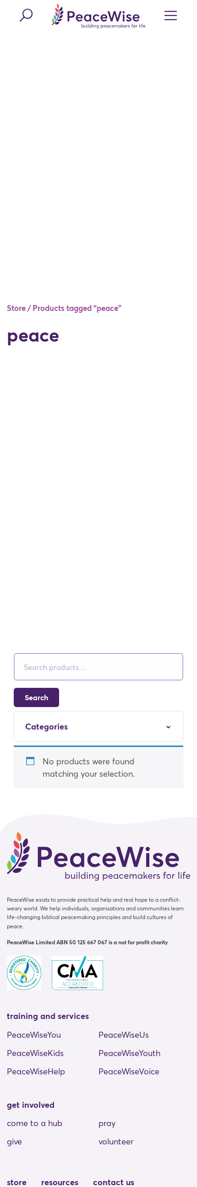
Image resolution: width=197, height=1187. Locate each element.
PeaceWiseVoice (128, 1071)
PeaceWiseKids (35, 1052)
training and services (48, 1015)
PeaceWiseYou (34, 1034)
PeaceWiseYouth (129, 1052)
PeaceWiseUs (123, 1034)
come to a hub (34, 1122)
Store (16, 308)
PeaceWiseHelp (36, 1071)
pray (106, 1122)
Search (36, 697)
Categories (46, 726)
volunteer (115, 1141)
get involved (31, 1104)
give (14, 1141)
